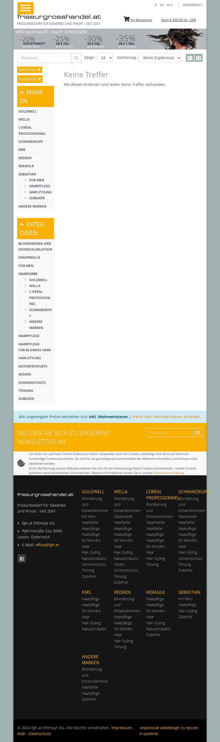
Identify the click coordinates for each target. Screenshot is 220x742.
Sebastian (27, 174)
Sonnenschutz (32, 382)
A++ (170, 4)
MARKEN (31, 96)
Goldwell (28, 111)
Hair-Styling (40, 192)
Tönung (26, 390)
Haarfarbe (28, 273)
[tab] (35, 96)
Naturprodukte (33, 366)
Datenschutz (39, 733)
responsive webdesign (160, 727)
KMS (22, 149)
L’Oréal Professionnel (39, 297)
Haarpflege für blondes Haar (91, 540)
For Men (36, 180)
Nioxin (25, 374)
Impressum (121, 727)
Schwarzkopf (31, 141)
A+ (162, 4)
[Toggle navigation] (25, 8)
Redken (25, 158)
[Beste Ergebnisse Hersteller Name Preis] (160, 57)
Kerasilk (26, 166)
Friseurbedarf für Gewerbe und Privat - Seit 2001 (59, 23)
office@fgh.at (47, 544)
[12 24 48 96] (105, 57)
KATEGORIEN (32, 228)
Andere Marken (32, 206)
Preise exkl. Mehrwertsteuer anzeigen (166, 416)
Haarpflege (39, 186)
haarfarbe (28, 79)
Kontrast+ (193, 4)
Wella (24, 119)
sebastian (28, 69)
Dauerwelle (29, 257)
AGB (21, 733)
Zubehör (37, 198)
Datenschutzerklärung (168, 473)
